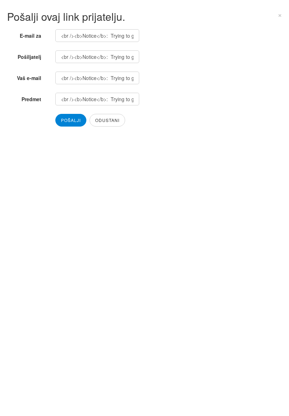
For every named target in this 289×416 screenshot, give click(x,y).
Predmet (31, 99)
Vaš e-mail (29, 77)
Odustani (107, 120)
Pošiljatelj (29, 56)
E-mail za (30, 35)
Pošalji (71, 120)
